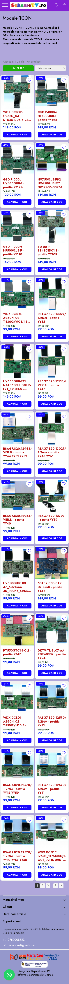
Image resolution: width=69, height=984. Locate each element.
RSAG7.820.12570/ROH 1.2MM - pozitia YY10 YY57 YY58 (17, 856)
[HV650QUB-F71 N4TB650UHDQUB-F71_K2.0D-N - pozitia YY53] (17, 361)
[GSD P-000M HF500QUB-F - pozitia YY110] (17, 226)
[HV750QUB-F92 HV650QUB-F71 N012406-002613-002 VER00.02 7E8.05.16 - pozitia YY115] (52, 159)
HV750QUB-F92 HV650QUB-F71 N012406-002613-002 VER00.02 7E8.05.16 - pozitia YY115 (51, 183)
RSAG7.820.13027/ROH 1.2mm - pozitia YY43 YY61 (52, 452)
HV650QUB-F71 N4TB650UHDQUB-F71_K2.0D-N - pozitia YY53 (17, 385)
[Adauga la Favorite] (29, 80)
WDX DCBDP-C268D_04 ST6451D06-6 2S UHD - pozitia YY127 (15, 116)
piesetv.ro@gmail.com (21, 945)
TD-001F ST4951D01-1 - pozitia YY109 (48, 250)
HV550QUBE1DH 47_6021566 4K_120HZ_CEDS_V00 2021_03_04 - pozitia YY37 (17, 587)
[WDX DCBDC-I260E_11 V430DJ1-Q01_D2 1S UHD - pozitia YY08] (52, 832)
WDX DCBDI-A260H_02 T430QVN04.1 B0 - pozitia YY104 (17, 318)
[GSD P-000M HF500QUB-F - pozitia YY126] (52, 92)
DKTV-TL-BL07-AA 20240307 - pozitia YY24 (52, 654)
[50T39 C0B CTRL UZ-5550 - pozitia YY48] (52, 563)
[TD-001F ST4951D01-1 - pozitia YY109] (52, 226)
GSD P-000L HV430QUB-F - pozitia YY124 (13, 183)
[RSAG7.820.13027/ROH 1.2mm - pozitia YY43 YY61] (52, 428)
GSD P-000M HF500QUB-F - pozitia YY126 (48, 116)
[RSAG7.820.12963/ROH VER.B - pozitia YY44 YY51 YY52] (17, 428)
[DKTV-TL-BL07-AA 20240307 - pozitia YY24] (52, 630)
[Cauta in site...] (57, 5)
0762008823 (16, 940)
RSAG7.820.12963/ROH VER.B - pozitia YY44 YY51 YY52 (17, 452)
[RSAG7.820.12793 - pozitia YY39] (52, 495)
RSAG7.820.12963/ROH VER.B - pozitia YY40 (17, 519)
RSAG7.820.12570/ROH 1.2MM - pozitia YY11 (52, 789)
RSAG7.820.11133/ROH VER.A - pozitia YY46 (52, 385)
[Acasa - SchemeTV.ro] (28, 5)
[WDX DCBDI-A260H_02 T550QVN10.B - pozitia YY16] (17, 697)
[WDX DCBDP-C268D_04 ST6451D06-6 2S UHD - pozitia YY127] (17, 92)
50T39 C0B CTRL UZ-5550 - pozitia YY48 (50, 587)
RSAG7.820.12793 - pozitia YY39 (51, 518)
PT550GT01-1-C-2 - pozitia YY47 (17, 652)
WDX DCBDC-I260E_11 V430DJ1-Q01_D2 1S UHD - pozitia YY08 (52, 856)
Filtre (19, 68)
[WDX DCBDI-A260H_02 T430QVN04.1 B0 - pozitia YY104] (17, 294)
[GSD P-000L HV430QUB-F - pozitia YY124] (17, 159)
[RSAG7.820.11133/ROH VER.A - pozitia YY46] (52, 361)
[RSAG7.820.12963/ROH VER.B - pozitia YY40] (17, 495)
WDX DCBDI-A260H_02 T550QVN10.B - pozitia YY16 (14, 721)
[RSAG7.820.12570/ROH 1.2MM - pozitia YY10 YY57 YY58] (17, 832)
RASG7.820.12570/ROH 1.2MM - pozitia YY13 (52, 721)
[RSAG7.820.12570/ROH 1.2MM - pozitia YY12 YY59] (17, 765)
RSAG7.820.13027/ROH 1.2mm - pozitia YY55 (52, 318)
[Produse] (5, 5)
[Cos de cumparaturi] (64, 5)
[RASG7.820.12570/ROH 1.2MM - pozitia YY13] (52, 697)
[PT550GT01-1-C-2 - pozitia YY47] (17, 630)
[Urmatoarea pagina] (61, 885)
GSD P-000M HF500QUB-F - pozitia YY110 (13, 250)
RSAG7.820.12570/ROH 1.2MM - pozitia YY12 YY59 (17, 789)
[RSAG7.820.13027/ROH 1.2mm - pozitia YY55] (52, 294)
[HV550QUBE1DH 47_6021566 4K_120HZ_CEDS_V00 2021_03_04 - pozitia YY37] (17, 563)
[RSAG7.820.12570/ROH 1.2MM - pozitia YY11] (52, 765)
